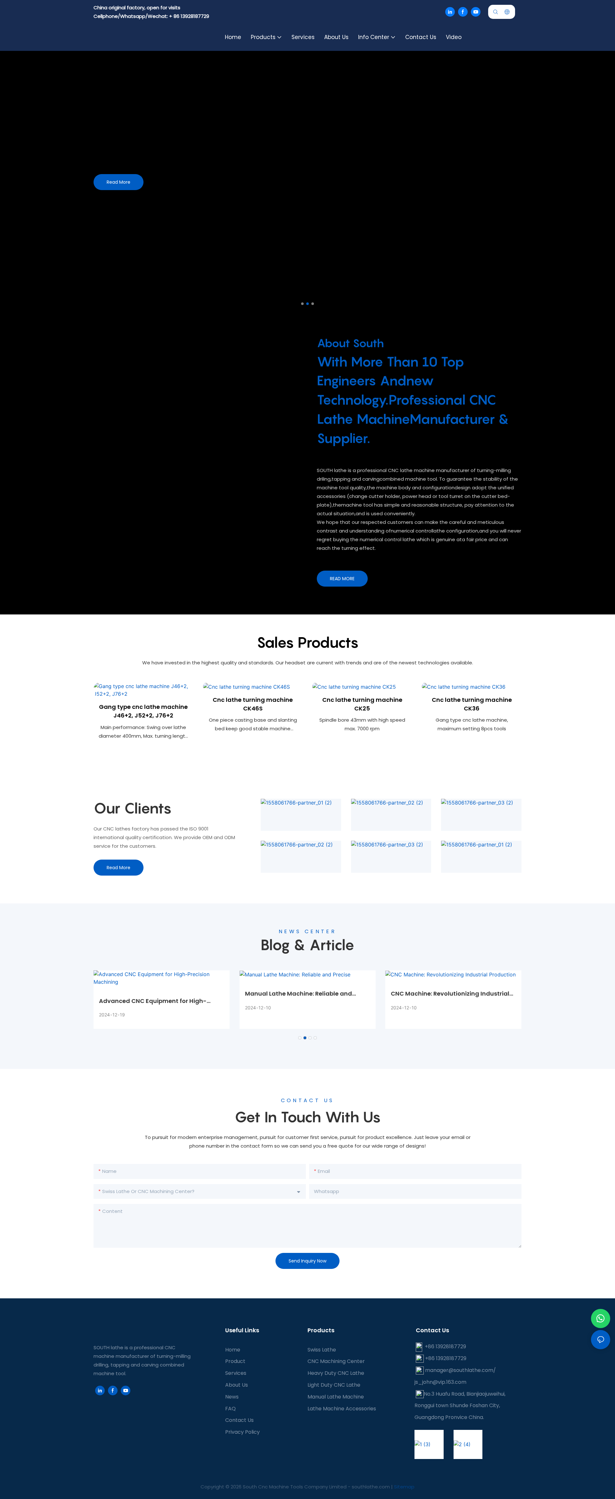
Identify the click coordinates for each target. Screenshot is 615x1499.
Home (232, 1349)
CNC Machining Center (336, 1361)
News (232, 1396)
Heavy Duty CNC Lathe (336, 1373)
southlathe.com (370, 1486)
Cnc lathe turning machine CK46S (253, 704)
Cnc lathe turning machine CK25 (362, 704)
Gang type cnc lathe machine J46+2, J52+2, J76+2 (143, 711)
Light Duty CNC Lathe (334, 1385)
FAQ (230, 1408)
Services (235, 1373)
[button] (302, 303)
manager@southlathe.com (459, 1370)
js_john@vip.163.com (440, 1382)
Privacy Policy (242, 1432)
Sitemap (404, 1486)
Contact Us (239, 1420)
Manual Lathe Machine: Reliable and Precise (298, 994)
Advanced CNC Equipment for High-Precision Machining (153, 1001)
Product (235, 1361)
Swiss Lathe (322, 1349)
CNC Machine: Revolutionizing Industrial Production (450, 994)
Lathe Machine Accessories (342, 1408)
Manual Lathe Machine (336, 1396)
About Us (236, 1385)
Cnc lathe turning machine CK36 (472, 704)
